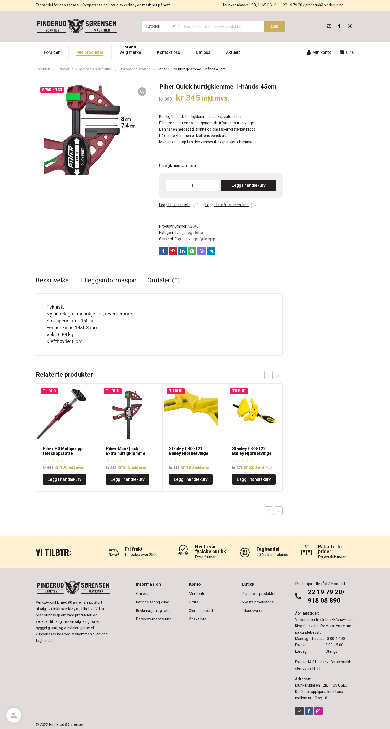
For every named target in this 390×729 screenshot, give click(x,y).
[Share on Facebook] (163, 251)
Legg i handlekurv (249, 185)
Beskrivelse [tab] (52, 280)
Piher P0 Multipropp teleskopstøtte (63, 451)
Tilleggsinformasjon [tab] (108, 280)
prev (268, 375)
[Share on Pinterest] (173, 251)
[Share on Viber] (201, 251)
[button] (142, 91)
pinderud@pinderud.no (324, 5)
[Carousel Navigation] (273, 375)
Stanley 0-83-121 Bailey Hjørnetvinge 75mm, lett (189, 453)
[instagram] (350, 26)
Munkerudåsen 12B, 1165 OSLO (321, 685)
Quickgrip (207, 239)
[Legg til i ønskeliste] (195, 205)
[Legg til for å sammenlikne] (253, 205)
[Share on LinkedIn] (182, 251)
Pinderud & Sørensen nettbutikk (85, 69)
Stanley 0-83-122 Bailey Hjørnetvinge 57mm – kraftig (252, 453)
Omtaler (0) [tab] (163, 280)
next (278, 375)
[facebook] (339, 26)
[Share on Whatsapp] (192, 251)
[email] (328, 26)
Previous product (269, 510)
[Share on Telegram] (211, 251)
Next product (278, 510)
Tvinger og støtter (135, 69)
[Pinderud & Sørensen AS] (77, 26)
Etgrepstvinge (186, 239)
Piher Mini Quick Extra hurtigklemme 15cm (125, 453)
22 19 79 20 (292, 5)
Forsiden (43, 69)
